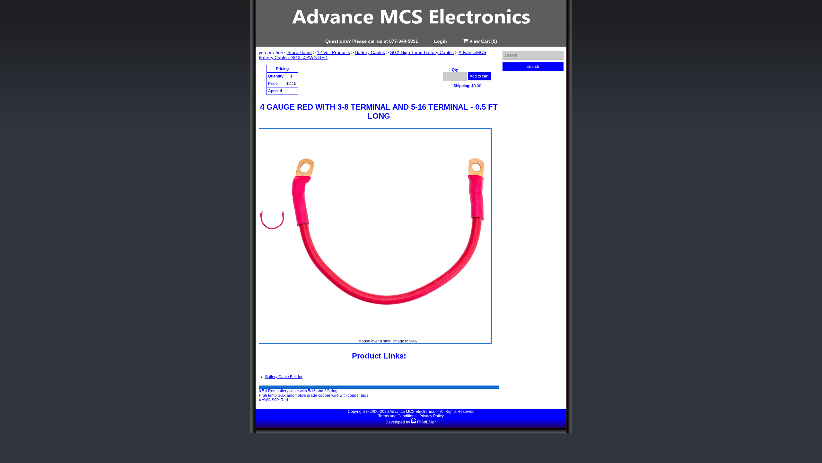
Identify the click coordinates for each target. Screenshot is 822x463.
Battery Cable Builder (283, 377)
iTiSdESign (427, 422)
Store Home (299, 52)
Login (440, 41)
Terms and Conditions (397, 416)
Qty (455, 70)
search (533, 66)
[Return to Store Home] (411, 37)
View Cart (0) (482, 41)
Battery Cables (370, 52)
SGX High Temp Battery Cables (422, 52)
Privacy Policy (431, 416)
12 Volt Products (333, 52)
